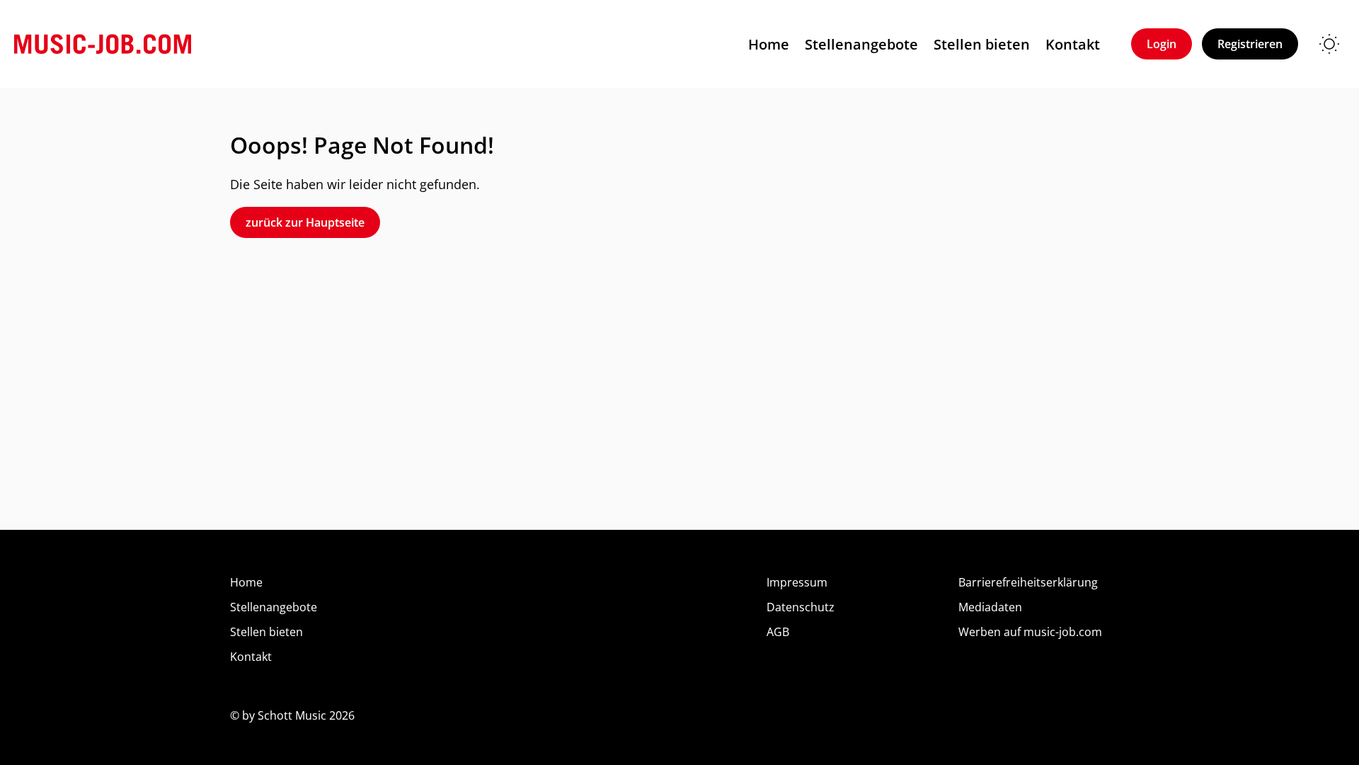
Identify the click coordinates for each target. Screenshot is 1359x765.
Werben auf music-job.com (1030, 632)
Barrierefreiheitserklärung (1028, 582)
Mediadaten (990, 607)
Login (1161, 44)
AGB (778, 632)
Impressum (797, 582)
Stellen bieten (982, 44)
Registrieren (1250, 44)
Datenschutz (801, 607)
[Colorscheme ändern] (1329, 44)
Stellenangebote (861, 44)
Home (768, 44)
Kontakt (1072, 44)
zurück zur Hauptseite (305, 222)
